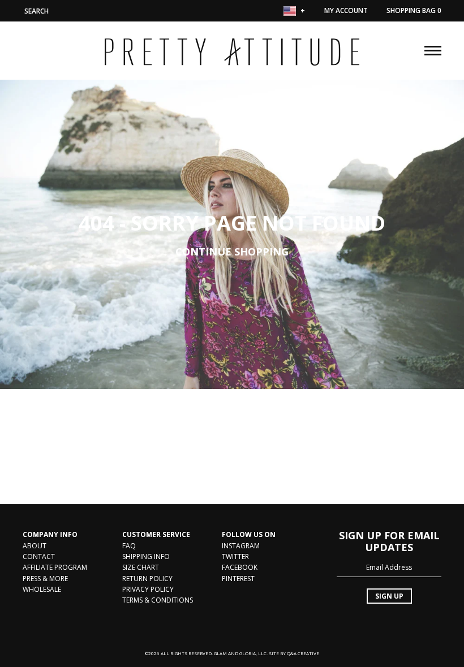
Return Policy (147, 578)
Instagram (241, 546)
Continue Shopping (232, 251)
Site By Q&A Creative (294, 653)
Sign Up (389, 596)
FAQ (129, 546)
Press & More (45, 578)
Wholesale (42, 589)
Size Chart (140, 567)
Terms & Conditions (157, 600)
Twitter (235, 556)
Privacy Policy (148, 589)
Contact (39, 556)
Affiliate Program (55, 567)
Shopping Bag (413, 10)
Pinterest (238, 578)
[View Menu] (433, 49)
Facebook (239, 567)
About (34, 546)
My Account (346, 10)
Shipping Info (146, 556)
